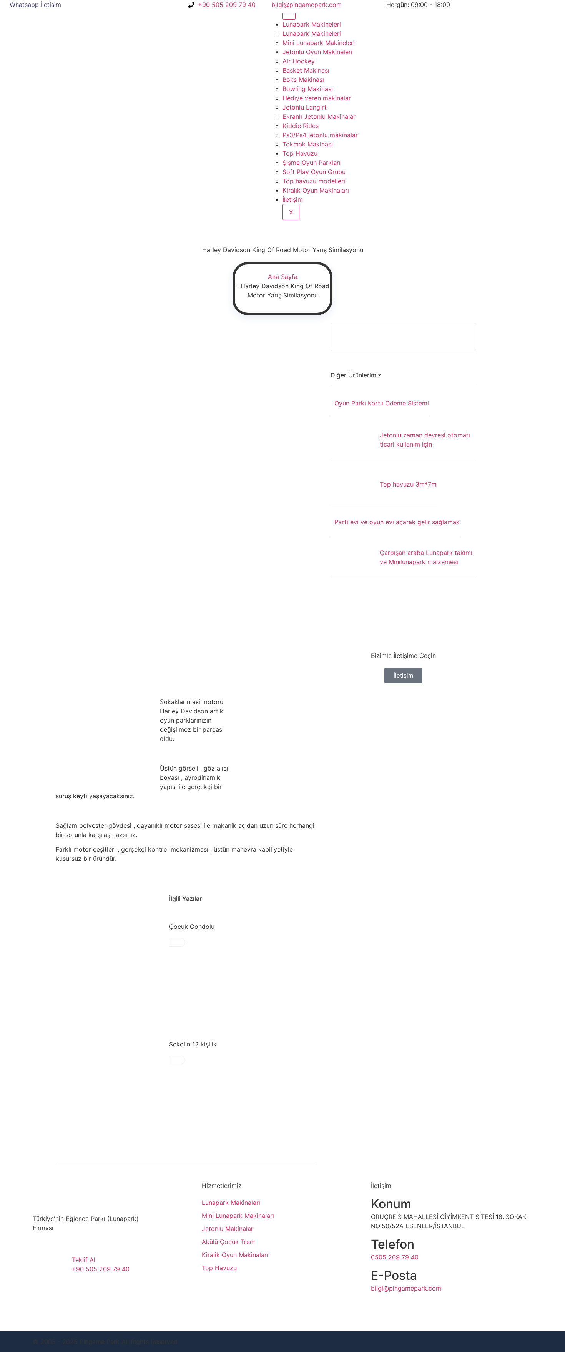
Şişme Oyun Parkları (311, 162)
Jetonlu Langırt (304, 107)
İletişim (292, 199)
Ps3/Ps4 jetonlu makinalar (320, 135)
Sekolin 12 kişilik (193, 1044)
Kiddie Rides (300, 126)
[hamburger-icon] (289, 16)
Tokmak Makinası (307, 144)
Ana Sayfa (282, 277)
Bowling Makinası (307, 89)
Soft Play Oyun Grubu (314, 172)
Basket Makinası (305, 70)
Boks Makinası (303, 79)
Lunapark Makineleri (311, 24)
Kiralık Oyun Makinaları (315, 190)
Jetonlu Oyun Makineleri (317, 52)
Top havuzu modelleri (313, 181)
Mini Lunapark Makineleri (318, 43)
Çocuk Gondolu (191, 926)
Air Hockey (298, 61)
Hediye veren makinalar (316, 98)
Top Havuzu (299, 153)
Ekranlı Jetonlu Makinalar (319, 116)
